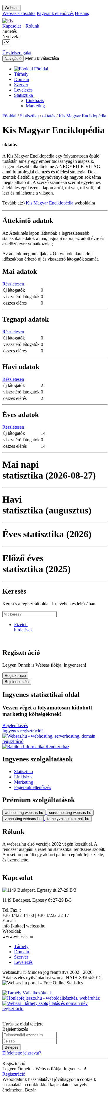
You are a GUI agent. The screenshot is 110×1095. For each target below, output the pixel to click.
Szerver (21, 84)
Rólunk (32, 25)
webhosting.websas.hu (24, 812)
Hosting (82, 13)
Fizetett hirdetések (23, 627)
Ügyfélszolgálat (16, 52)
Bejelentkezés (17, 682)
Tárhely (21, 74)
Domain (21, 79)
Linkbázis (35, 100)
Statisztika (24, 95)
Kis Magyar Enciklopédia (82, 115)
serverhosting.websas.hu (70, 812)
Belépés (11, 1047)
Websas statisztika (18, 13)
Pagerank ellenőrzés (55, 13)
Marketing (35, 105)
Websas (11, 8)
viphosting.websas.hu (23, 819)
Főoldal (9, 115)
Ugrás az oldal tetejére (22, 1023)
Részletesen (13, 283)
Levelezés (23, 89)
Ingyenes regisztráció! (22, 730)
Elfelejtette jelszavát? (21, 1052)
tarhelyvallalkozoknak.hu (68, 819)
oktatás (48, 115)
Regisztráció (15, 675)
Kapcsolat (11, 25)
